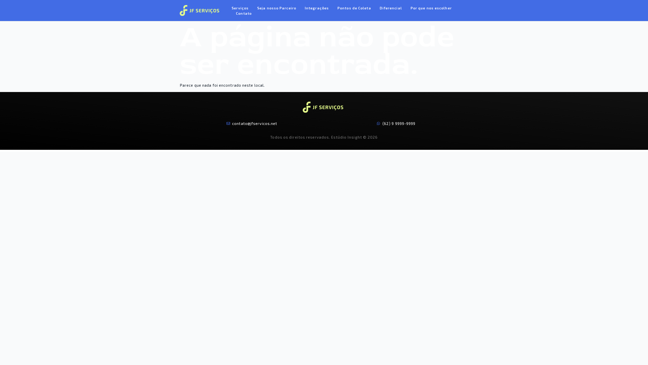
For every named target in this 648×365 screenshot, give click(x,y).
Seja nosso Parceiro (276, 8)
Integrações (317, 8)
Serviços (240, 8)
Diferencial (391, 8)
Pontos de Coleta (354, 8)
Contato (244, 13)
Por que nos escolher (431, 8)
